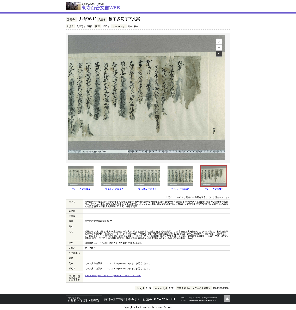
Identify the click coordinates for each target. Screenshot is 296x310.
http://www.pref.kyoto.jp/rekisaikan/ (203, 298)
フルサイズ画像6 (81, 189)
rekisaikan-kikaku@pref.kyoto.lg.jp (202, 300)
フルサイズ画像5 (114, 189)
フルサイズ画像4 (147, 189)
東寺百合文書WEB (101, 6)
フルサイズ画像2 (214, 189)
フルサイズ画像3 (180, 189)
